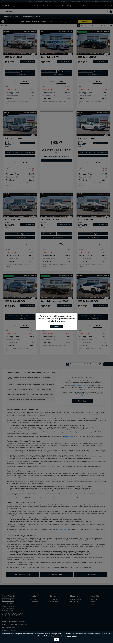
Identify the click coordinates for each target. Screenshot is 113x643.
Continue (56, 326)
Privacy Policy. (72, 636)
